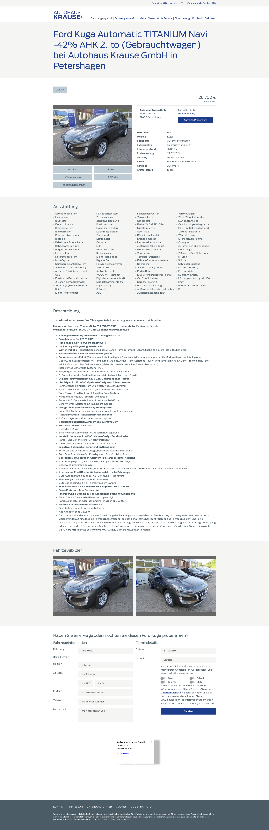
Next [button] (214, 586)
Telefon (57, 700)
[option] (93, 585)
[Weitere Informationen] (67, 14)
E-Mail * (57, 691)
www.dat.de (103, 819)
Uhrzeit (140, 658)
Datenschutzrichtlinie (173, 692)
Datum (140, 649)
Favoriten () (159, 3)
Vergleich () (177, 3)
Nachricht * (59, 709)
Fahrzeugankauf (124, 18)
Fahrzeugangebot (101, 18)
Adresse (58, 673)
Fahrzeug (58, 649)
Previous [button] (54, 586)
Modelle (141, 18)
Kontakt (59, 806)
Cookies (121, 806)
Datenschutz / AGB (99, 806)
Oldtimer (210, 18)
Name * (57, 663)
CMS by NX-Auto (141, 806)
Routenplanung (186, 113)
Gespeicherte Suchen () (201, 3)
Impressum (76, 806)
